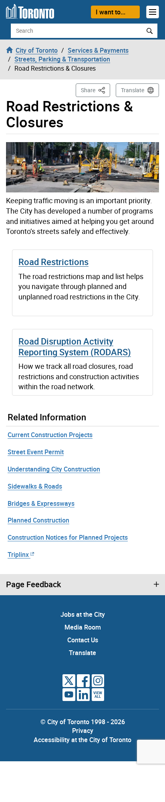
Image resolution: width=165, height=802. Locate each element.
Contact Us (82, 640)
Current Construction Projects (50, 434)
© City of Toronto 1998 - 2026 (82, 721)
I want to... (110, 12)
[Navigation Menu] (152, 12)
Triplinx (18, 554)
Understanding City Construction (54, 469)
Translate (132, 90)
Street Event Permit (36, 452)
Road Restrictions (53, 261)
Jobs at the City (82, 614)
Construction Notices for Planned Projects (68, 537)
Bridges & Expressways (41, 503)
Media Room (82, 627)
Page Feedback (33, 584)
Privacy (82, 730)
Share (95, 90)
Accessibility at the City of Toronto (82, 739)
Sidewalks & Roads (35, 486)
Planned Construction (38, 520)
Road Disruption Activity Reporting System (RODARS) (74, 346)
